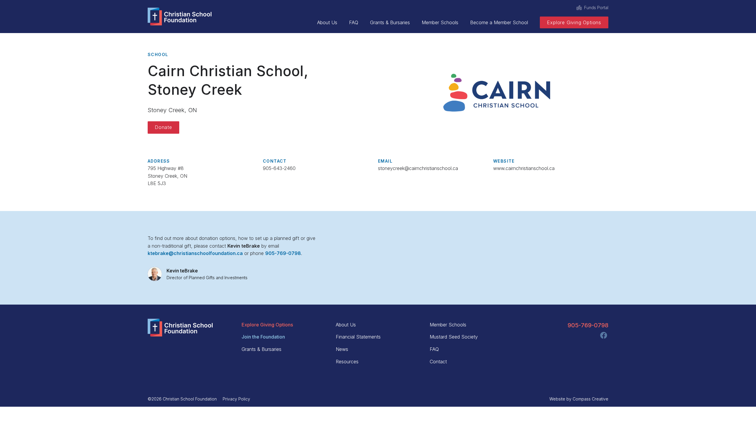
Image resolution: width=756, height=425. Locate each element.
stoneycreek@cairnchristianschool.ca (418, 168)
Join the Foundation (263, 337)
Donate (163, 127)
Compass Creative (590, 398)
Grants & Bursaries (390, 22)
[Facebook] (603, 335)
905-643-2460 (279, 168)
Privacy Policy (236, 398)
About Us (327, 22)
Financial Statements (358, 337)
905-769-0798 (588, 325)
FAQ (353, 22)
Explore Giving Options (574, 22)
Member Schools (440, 22)
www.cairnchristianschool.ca (524, 168)
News (342, 349)
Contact (438, 361)
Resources (347, 361)
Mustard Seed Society (454, 337)
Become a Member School (499, 22)
